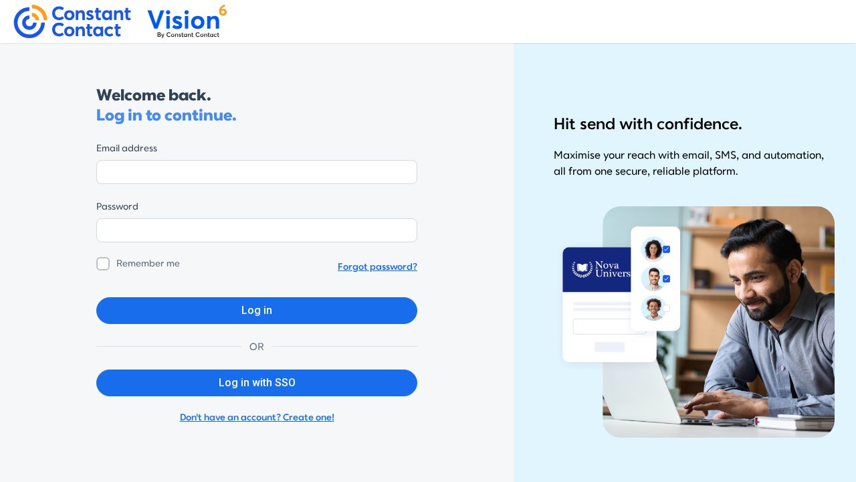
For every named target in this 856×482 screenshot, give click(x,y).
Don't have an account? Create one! (257, 417)
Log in (256, 310)
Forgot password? (377, 266)
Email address (126, 148)
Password (117, 206)
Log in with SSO (257, 382)
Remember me (148, 263)
